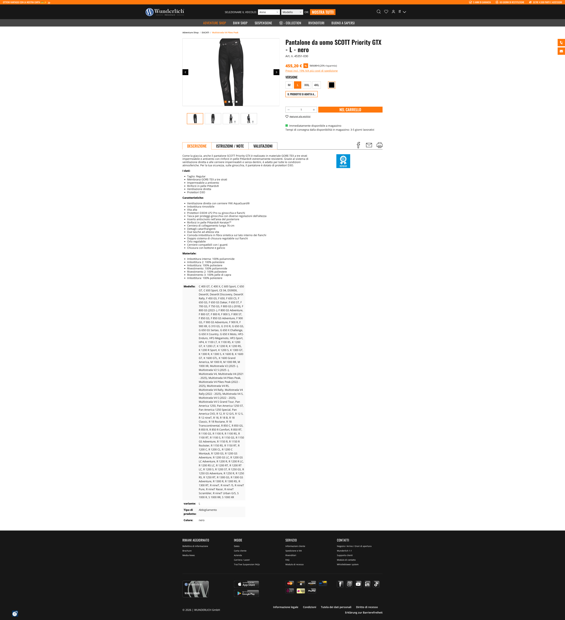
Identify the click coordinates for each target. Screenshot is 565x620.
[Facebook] (340, 584)
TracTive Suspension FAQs (247, 564)
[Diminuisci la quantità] (288, 110)
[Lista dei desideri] (386, 11)
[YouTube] (358, 584)
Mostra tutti (323, 12)
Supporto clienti (345, 555)
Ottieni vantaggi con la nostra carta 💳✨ (25, 2)
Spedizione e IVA (293, 550)
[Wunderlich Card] (195, 589)
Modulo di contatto (346, 559)
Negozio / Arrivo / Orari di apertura (354, 546)
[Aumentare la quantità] (314, 110)
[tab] (196, 146)
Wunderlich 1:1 (344, 550)
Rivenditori (290, 555)
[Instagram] (349, 584)
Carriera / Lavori (242, 559)
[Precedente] (185, 72)
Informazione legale (285, 607)
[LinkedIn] (367, 584)
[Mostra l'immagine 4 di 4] (236, 102)
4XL (316, 85)
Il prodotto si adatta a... (302, 94)
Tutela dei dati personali (336, 607)
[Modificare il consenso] (15, 614)
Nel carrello (350, 109)
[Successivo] (276, 72)
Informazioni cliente (295, 546)
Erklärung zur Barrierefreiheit (364, 612)
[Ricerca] (378, 11)
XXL (306, 85)
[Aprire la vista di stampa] (380, 145)
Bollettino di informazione (195, 546)
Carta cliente (240, 550)
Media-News (188, 555)
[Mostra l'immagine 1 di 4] (225, 102)
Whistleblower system (348, 564)
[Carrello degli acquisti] (419, 11)
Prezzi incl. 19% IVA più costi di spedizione (311, 70)
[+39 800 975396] (561, 42)
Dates (237, 546)
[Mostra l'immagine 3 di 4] (233, 102)
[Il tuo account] (393, 11)
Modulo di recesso (294, 564)
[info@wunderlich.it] (561, 51)
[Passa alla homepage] (164, 12)
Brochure (187, 550)
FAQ (287, 559)
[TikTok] (376, 584)
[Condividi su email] (369, 145)
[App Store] (246, 584)
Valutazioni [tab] (262, 146)
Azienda (238, 555)
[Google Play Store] (246, 593)
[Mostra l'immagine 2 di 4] (229, 102)
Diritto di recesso (367, 607)
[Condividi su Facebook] (358, 145)
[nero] (331, 85)
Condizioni (309, 607)
